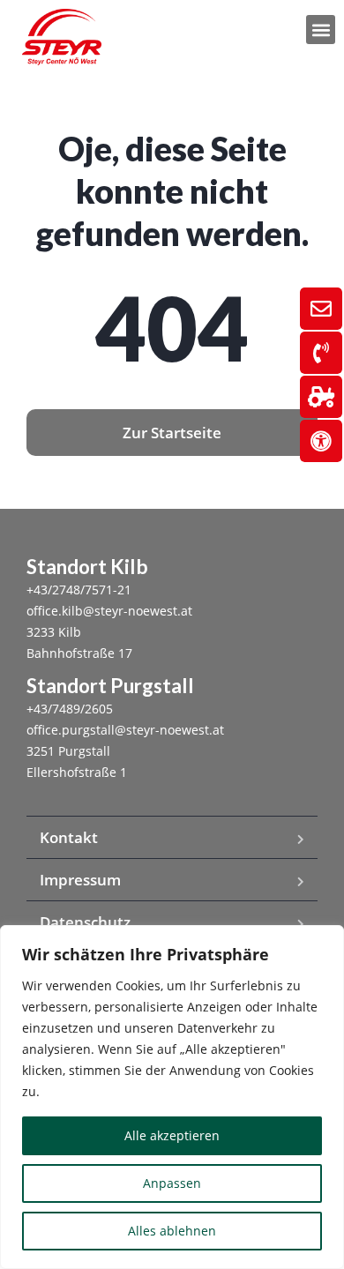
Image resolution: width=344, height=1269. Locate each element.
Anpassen (172, 1183)
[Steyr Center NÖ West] (61, 37)
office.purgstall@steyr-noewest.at (125, 729)
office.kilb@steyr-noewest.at (109, 610)
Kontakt (69, 837)
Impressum (80, 880)
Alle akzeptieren (172, 1135)
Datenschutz (85, 922)
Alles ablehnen (172, 1230)
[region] (172, 1097)
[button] (320, 29)
